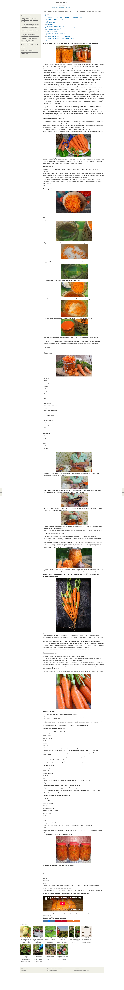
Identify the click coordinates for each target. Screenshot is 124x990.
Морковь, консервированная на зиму (56, 33)
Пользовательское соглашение (56, 968)
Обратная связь (76, 968)
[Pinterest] (61, 921)
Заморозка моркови (51, 31)
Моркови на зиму (100, 913)
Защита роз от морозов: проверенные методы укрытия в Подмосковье (29, 52)
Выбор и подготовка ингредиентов (55, 19)
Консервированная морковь (58, 913)
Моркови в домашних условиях (82, 913)
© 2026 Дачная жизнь (25, 968)
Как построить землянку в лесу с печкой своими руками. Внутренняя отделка (30, 46)
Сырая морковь (67, 913)
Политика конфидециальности (52, 970)
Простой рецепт (50, 22)
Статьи (67, 8)
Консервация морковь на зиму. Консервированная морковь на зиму (63, 16)
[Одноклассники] (73, 921)
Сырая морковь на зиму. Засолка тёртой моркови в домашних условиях (64, 17)
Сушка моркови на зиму (52, 29)
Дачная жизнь (62, 3)
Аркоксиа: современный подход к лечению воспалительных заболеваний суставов (30, 40)
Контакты (49, 968)
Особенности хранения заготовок (55, 26)
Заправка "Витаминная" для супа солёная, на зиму (60, 38)
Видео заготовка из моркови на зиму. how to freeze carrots (60, 40)
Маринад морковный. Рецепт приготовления (58, 36)
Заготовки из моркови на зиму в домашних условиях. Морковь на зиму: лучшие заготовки (69, 28)
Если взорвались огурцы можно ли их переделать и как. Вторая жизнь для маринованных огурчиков (30, 26)
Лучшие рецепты (50, 21)
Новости (61, 8)
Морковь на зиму (50, 913)
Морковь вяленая (51, 35)
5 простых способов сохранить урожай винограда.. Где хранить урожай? (29, 20)
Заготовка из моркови (47, 915)
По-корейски (49, 24)
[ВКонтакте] (49, 921)
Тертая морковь (73, 913)
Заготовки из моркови (92, 913)
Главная (55, 8)
